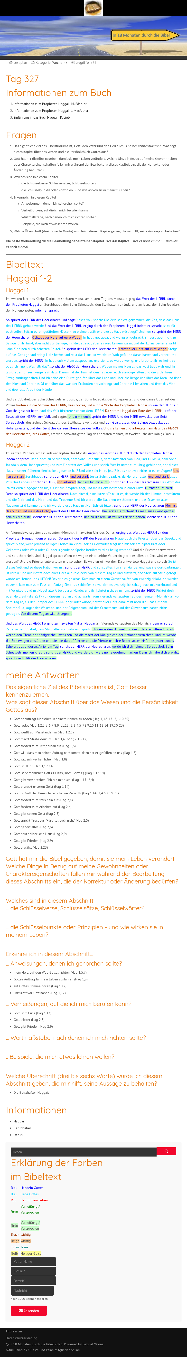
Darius (18, 1135)
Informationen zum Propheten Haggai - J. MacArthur (51, 110)
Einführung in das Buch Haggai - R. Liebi (42, 117)
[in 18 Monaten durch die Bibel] (93, 8)
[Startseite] (93, 35)
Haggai (19, 1121)
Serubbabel (23, 1128)
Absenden (31, 1310)
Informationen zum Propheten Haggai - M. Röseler (51, 104)
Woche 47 (59, 62)
